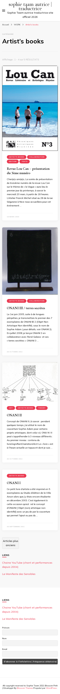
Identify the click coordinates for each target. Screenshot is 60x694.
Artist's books (16, 157)
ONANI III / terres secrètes (26, 308)
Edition (12, 161)
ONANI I (14, 483)
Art (11, 408)
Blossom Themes (25, 688)
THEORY (41, 408)
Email (4, 649)
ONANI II (14, 415)
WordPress (51, 688)
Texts (25, 161)
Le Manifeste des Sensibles (18, 574)
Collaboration (36, 157)
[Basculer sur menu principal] (3, 11)
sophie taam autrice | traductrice (30, 6)
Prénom (5, 627)
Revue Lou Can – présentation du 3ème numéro (28, 170)
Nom (4, 638)
